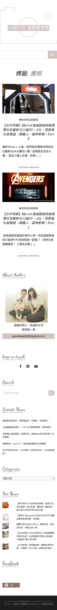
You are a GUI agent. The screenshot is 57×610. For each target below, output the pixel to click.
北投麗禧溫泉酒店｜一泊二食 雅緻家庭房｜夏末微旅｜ (27, 427)
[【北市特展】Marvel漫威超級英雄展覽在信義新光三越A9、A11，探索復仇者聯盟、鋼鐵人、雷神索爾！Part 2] (28, 98)
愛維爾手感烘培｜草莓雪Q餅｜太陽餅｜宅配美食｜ (25, 420)
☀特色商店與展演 (28, 119)
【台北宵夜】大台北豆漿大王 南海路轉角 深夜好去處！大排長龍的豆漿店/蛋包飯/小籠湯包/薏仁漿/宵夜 (35, 536)
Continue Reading (28, 167)
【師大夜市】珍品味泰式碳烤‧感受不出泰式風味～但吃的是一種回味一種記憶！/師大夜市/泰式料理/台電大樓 (35, 506)
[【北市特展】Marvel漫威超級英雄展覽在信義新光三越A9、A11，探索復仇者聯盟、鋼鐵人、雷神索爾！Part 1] (28, 187)
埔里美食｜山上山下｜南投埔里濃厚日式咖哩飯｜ (25, 443)
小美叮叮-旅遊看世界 (28, 28)
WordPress (47, 604)
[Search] (51, 393)
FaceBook (10, 563)
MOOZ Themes (21, 604)
